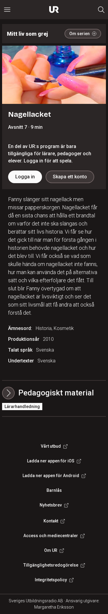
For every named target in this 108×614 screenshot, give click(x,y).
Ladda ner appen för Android (50, 475)
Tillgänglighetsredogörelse (50, 565)
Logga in (25, 177)
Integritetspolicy (51, 579)
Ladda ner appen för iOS (50, 460)
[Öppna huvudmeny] (7, 9)
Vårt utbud (51, 446)
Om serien (79, 33)
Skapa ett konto (70, 177)
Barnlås (54, 490)
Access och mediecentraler (50, 535)
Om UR (50, 550)
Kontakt (51, 521)
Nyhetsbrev (51, 505)
